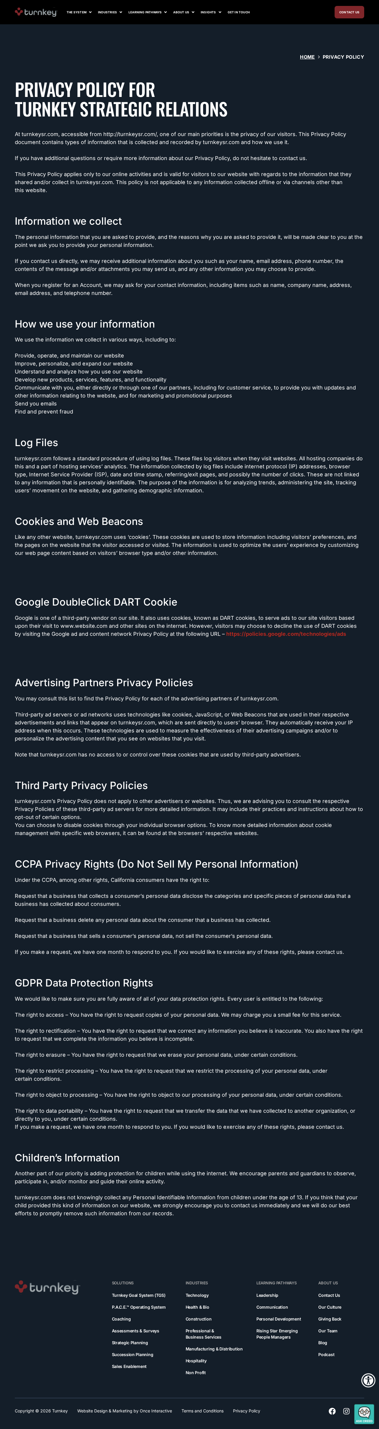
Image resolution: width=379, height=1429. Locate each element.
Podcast (326, 1354)
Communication (272, 1307)
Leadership (267, 1295)
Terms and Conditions (203, 1410)
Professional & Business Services (203, 1333)
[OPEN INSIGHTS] (220, 12)
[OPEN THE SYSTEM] (90, 12)
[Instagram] (346, 1411)
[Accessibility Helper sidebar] (368, 1380)
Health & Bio (197, 1307)
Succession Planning (132, 1354)
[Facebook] (332, 1411)
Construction (199, 1318)
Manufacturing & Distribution (214, 1348)
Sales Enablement (129, 1366)
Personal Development (278, 1318)
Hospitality (196, 1360)
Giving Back (329, 1318)
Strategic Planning (130, 1342)
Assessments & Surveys (135, 1330)
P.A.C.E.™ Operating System (139, 1307)
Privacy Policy (246, 1410)
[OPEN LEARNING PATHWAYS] (165, 12)
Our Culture (329, 1307)
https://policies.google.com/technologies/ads (286, 634)
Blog (322, 1342)
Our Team (328, 1330)
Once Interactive (156, 1410)
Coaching (121, 1318)
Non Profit (196, 1372)
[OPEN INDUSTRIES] (121, 12)
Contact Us (329, 1295)
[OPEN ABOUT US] (193, 12)
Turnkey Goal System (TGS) (139, 1295)
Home (307, 57)
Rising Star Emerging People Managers (277, 1333)
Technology (197, 1295)
